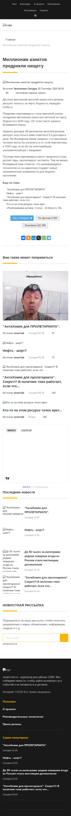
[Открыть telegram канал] (35, 16)
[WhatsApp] (44, 238)
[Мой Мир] (33, 238)
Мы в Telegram (21, 218)
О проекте (39, 4)
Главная (10, 39)
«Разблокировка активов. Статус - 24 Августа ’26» (34, 208)
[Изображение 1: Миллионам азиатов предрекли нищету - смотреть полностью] (28, 82)
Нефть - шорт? (14, 193)
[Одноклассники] (28, 238)
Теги (14, 4)
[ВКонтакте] (23, 238)
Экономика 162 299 (35, 225)
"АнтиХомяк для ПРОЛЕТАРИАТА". (26, 189)
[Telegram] (49, 238)
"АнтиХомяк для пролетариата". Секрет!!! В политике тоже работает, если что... (34, 199)
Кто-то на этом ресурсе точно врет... (26, 204)
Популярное (30, 10)
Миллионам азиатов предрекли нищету (26, 45)
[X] (38, 238)
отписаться (10, 643)
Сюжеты (44, 10)
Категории (25, 4)
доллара (58, 135)
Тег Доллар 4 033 (47, 218)
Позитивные (54, 4)
